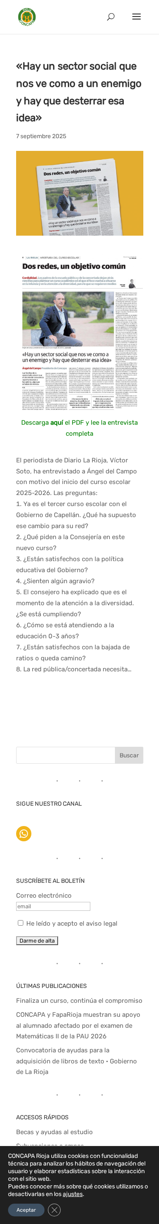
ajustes (73, 1194)
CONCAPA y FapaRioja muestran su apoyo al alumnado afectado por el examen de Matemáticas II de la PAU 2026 (78, 1025)
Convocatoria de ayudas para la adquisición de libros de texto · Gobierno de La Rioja (76, 1061)
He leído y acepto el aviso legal (71, 923)
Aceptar (26, 1210)
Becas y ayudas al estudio (54, 1132)
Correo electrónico (44, 895)
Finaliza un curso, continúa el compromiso (79, 1000)
